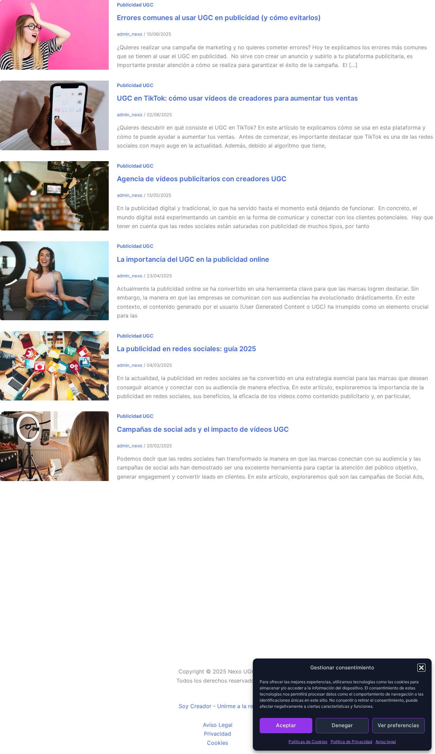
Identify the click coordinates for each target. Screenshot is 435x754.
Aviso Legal (217, 724)
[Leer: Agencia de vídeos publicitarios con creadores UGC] (54, 195)
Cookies (217, 742)
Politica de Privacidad (351, 741)
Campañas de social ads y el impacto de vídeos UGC (203, 429)
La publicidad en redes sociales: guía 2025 (186, 349)
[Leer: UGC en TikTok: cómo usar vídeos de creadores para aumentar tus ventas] (54, 115)
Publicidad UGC (135, 4)
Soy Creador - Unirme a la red (218, 706)
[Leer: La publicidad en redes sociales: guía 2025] (54, 365)
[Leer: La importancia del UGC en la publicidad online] (54, 280)
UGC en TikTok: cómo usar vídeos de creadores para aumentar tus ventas (237, 98)
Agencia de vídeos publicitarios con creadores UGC (201, 179)
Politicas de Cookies (308, 741)
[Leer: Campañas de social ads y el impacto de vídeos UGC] (54, 445)
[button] (421, 667)
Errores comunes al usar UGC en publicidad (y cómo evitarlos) (219, 18)
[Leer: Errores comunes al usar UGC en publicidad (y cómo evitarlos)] (54, 34)
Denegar (342, 725)
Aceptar (286, 725)
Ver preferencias (398, 725)
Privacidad (217, 733)
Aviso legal (386, 741)
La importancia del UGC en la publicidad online (193, 259)
